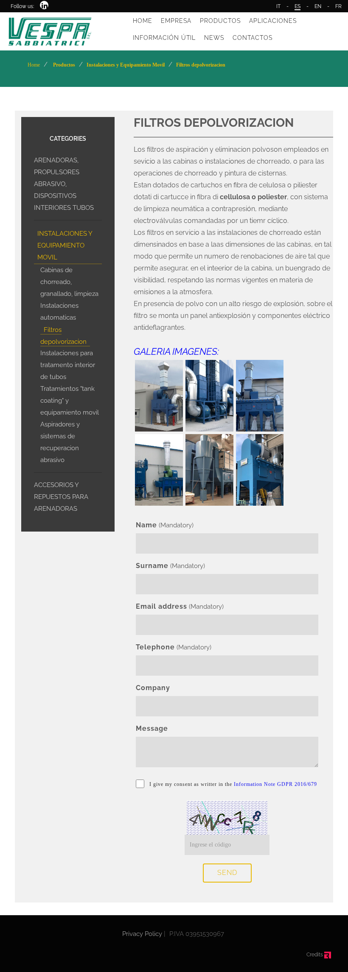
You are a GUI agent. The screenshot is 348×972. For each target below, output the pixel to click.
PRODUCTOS (220, 20)
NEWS (214, 37)
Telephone (155, 647)
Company (153, 688)
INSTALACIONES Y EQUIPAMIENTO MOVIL (65, 245)
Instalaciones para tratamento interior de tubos (67, 365)
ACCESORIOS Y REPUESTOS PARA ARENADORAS (61, 496)
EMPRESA (176, 20)
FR (338, 6)
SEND (227, 873)
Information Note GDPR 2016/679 (275, 784)
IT (278, 6)
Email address (161, 606)
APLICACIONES (273, 20)
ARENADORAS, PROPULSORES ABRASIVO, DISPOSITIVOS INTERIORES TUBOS (64, 184)
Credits (315, 955)
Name (146, 525)
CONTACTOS (252, 37)
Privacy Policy (142, 934)
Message (152, 728)
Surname (152, 566)
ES (297, 6)
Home (34, 65)
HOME (142, 20)
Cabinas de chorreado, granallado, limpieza (69, 282)
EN (317, 6)
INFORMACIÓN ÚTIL (164, 37)
